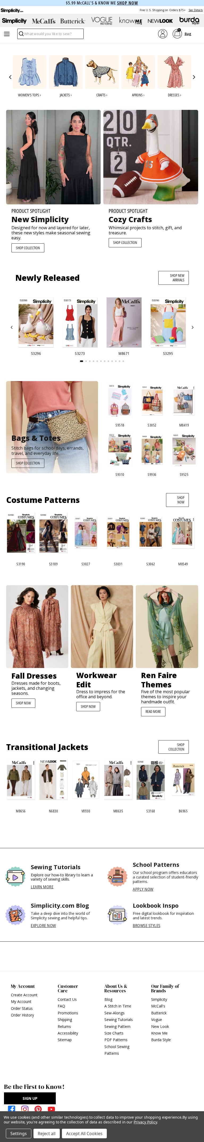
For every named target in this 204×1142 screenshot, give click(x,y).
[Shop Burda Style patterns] (189, 21)
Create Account (24, 994)
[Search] (21, 35)
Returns (64, 1026)
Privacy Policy (145, 1121)
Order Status (22, 1008)
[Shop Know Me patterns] (131, 21)
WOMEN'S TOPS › (29, 95)
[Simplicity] (11, 10)
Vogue (156, 1019)
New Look (160, 1026)
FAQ (61, 1006)
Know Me (159, 1033)
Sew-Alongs (114, 1012)
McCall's (158, 1006)
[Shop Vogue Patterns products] (102, 21)
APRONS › (138, 95)
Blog (108, 999)
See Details (196, 10)
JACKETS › (66, 95)
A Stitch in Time (117, 1006)
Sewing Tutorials (118, 1019)
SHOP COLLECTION (28, 248)
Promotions (68, 1012)
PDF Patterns (116, 1039)
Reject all (47, 1133)
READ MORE (153, 711)
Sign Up (30, 1098)
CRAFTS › (101, 95)
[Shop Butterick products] (72, 21)
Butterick (159, 1012)
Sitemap (65, 1039)
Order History (22, 1015)
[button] (10, 77)
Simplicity (159, 999)
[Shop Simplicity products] (14, 21)
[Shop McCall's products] (43, 21)
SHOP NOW (180, 500)
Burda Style (161, 1039)
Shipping (65, 1019)
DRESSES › (174, 95)
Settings (18, 1133)
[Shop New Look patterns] (160, 21)
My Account (21, 1001)
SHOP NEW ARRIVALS (177, 278)
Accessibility (68, 1033)
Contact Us (67, 999)
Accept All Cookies (84, 1133)
